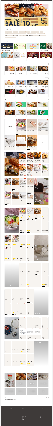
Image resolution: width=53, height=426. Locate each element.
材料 (23, 3)
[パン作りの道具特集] (20, 55)
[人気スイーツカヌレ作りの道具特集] (46, 46)
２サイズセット (29, 203)
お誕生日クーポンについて (30, 50)
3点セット (29, 149)
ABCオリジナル (13, 3)
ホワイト (31, 219)
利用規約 (41, 416)
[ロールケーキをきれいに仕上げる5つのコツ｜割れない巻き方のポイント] (10, 82)
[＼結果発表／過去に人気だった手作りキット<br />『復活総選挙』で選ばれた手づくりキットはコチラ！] (46, 55)
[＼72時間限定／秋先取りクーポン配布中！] (7, 46)
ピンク (5, 191)
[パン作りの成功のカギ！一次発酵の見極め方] (32, 82)
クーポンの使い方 (16, 50)
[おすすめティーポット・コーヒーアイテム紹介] (7, 55)
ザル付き (21, 220)
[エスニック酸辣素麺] (43, 112)
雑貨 (42, 3)
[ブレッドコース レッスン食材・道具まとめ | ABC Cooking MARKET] (43, 68)
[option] (26, 0)
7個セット (36, 274)
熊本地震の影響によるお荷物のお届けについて (12, 399)
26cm (23, 232)
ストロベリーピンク (7, 247)
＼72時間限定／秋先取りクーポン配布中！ (5, 50)
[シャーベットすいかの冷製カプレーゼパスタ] (10, 104)
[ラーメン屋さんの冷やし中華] (32, 104)
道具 (26, 3)
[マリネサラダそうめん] (32, 112)
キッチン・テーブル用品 (38, 3)
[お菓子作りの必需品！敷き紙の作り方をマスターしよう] (43, 91)
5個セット (43, 286)
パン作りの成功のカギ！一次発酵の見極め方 (32, 86)
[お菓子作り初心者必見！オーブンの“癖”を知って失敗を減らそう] (10, 91)
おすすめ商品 (10, 126)
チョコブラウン (6, 191)
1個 (38, 274)
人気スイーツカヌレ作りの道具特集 (44, 50)
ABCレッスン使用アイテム (19, 3)
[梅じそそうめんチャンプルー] (21, 112)
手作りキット (9, 3)
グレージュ (28, 219)
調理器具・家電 (33, 3)
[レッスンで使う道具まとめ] (21, 68)
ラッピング (29, 3)
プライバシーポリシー (42, 417)
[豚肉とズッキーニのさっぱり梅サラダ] (43, 104)
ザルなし (24, 220)
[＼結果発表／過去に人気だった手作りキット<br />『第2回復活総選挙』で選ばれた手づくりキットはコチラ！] (33, 55)
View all (43, 142)
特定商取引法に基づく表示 (43, 415)
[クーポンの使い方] (20, 46)
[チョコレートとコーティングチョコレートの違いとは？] (32, 91)
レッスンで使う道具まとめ (19, 73)
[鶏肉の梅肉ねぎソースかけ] (10, 112)
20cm (20, 232)
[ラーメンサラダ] (21, 104)
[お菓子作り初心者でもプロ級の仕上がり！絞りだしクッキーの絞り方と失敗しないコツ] (43, 82)
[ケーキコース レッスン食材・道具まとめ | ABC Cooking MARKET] (10, 68)
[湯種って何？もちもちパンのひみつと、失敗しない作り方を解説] (21, 82)
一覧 (46, 99)
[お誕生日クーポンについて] (33, 46)
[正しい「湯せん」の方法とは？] (21, 91)
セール (44, 3)
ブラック (32, 219)
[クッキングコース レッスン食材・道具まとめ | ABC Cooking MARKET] (32, 68)
